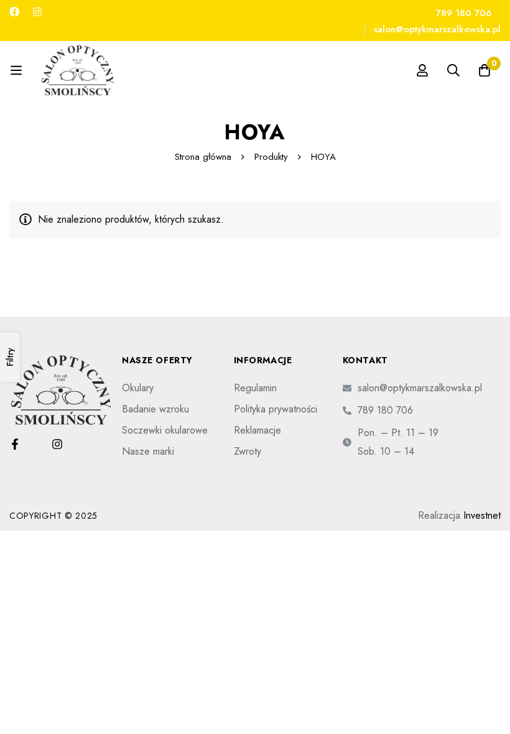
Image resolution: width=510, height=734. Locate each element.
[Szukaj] (453, 70)
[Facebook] (14, 12)
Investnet (482, 515)
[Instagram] (37, 12)
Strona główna (203, 157)
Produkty (271, 157)
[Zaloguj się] (422, 70)
